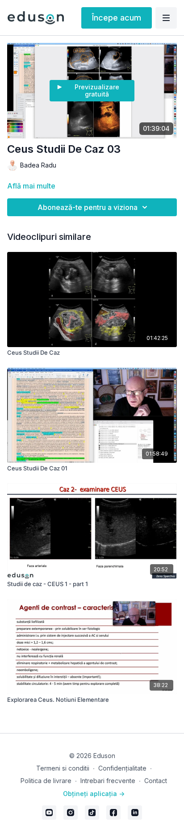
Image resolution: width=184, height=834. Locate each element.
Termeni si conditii (62, 768)
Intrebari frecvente (107, 780)
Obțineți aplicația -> (94, 793)
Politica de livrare (46, 780)
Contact (155, 780)
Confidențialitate (122, 768)
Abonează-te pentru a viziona (88, 207)
